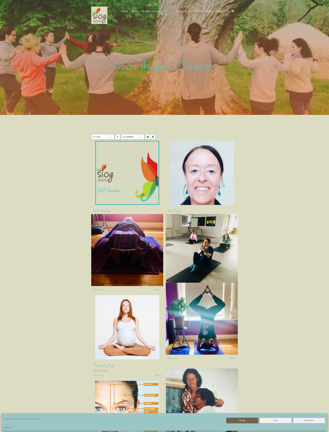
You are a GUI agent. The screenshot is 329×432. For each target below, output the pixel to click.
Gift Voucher (102, 211)
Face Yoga (174, 211)
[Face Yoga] (202, 173)
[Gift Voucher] (127, 173)
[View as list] (152, 136)
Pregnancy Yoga (104, 365)
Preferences (309, 420)
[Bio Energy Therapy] (202, 404)
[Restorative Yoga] (127, 250)
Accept (242, 420)
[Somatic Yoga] (202, 250)
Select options (99, 289)
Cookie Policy (8, 427)
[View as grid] (147, 136)
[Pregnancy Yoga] (127, 327)
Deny (275, 420)
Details (159, 289)
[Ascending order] (117, 136)
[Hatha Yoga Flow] (202, 318)
